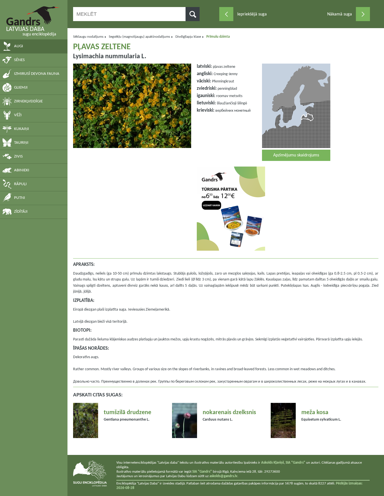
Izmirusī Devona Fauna (36, 74)
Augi (18, 46)
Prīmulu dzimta (218, 37)
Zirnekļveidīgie (28, 101)
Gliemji (21, 88)
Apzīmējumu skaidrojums (296, 155)
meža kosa (314, 413)
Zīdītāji (21, 212)
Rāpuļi (20, 184)
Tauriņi (21, 143)
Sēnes (19, 60)
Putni (19, 198)
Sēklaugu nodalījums (88, 37)
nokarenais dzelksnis (229, 413)
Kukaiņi (21, 129)
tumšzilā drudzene (127, 413)
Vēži (18, 115)
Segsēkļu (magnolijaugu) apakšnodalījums (139, 37)
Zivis (18, 156)
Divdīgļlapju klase (188, 37)
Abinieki (21, 170)
